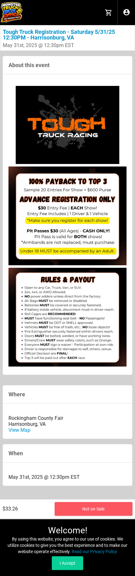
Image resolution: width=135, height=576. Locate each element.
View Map (19, 430)
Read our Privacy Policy (94, 551)
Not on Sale (93, 508)
